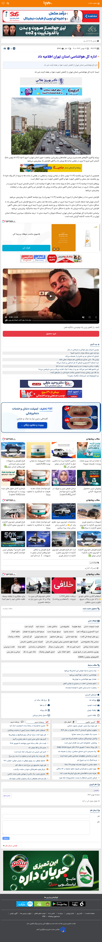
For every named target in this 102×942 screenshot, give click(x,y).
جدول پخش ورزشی (40, 715)
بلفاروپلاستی (64, 626)
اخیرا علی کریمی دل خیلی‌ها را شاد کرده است (30, 751)
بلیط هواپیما (76, 626)
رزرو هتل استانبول (56, 636)
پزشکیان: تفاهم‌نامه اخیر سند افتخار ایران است (80, 743)
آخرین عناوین (90, 722)
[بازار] (42, 904)
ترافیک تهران (91, 710)
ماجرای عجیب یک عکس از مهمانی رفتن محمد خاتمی (26, 774)
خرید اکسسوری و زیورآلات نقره (88, 631)
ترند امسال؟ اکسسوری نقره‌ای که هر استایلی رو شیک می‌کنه (77, 362)
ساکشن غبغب (52, 626)
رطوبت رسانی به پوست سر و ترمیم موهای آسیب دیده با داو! (77, 366)
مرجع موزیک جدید (54, 631)
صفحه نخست (90, 913)
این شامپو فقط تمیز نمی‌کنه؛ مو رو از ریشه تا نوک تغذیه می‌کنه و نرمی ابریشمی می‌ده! (69, 369)
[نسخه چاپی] (5, 48)
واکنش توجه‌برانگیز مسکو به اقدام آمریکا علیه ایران (79, 738)
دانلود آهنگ (15, 631)
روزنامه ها (93, 700)
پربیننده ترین (39, 722)
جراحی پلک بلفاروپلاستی (90, 641)
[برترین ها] (48, 3)
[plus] (14, 48)
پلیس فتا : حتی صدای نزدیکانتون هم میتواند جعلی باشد (79, 359)
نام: (98, 816)
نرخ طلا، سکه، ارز (40, 700)
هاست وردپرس (9, 646)
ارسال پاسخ (7, 795)
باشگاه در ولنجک (14, 636)
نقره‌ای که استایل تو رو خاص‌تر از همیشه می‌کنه (82, 356)
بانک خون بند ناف (29, 651)
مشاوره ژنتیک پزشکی (91, 646)
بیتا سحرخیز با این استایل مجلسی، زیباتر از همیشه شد (77, 751)
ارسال (6, 838)
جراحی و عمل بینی (13, 651)
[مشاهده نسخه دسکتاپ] (3, 3)
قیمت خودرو (92, 705)
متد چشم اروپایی (41, 636)
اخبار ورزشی (70, 913)
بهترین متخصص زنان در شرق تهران (86, 651)
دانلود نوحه (22, 646)
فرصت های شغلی (39, 913)
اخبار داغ (68, 722)
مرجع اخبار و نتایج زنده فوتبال (33, 631)
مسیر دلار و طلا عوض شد (37, 747)
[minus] (8, 48)
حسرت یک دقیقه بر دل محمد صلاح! (84, 734)
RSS (43, 916)
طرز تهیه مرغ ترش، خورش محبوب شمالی (82, 726)
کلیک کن (26, 248)
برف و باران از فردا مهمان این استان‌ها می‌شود (80, 670)
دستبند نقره (40, 626)
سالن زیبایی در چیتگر (56, 646)
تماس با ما (51, 913)
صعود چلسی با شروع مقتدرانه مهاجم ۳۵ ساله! (81, 764)
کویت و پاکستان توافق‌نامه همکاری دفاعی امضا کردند (78, 756)
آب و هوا (43, 705)
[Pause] (54, 249)
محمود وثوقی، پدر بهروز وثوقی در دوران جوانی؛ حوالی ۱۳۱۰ (24, 760)
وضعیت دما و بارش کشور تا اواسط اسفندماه (81, 687)
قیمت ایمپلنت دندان (91, 626)
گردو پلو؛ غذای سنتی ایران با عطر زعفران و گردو (29, 739)
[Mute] (58, 249)
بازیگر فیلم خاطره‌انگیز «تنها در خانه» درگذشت (29, 769)
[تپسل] (3, 221)
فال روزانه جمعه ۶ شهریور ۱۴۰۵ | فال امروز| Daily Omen (77, 747)
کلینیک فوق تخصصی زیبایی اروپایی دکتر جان (62, 641)
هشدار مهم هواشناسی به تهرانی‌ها (84, 679)
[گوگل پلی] (60, 904)
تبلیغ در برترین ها (25, 913)
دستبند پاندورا (69, 631)
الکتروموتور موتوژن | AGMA (88, 657)
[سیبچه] (77, 904)
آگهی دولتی (14, 913)
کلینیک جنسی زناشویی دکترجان (31, 641)
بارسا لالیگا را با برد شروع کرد (87, 760)
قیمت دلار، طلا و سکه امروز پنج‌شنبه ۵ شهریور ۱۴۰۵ (28, 743)
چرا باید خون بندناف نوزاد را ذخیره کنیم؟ (85, 353)
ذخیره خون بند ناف (73, 646)
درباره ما (60, 913)
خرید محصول (51, 333)
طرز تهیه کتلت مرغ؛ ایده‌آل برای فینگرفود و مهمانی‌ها (27, 734)
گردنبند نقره (29, 626)
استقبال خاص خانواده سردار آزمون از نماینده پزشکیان (26, 730)
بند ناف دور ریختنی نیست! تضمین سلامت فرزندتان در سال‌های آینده (74, 372)
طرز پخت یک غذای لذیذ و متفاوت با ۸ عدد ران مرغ (27, 756)
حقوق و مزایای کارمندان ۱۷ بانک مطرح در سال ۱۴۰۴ (79, 730)
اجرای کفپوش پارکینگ (47, 651)
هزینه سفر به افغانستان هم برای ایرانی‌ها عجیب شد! (78, 773)
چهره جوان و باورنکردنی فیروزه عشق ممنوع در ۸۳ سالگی (76, 769)
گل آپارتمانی (27, 636)
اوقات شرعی (92, 715)
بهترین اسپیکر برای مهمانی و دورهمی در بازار (83, 349)
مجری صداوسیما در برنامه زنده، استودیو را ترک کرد (27, 725)
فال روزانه (43, 710)
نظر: (98, 821)
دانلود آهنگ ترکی (64, 651)
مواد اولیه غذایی (71, 636)
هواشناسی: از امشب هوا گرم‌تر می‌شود (82, 675)
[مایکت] (24, 904)
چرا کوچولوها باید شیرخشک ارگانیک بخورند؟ (83, 376)
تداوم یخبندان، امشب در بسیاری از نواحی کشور (79, 683)
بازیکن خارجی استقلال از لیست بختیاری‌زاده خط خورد (78, 778)
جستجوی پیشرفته (54, 916)
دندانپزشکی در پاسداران (37, 646)
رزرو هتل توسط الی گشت (89, 636)
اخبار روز (80, 913)
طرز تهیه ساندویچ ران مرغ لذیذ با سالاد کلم (30, 765)
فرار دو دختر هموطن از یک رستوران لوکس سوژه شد (27, 778)
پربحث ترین (14, 722)
